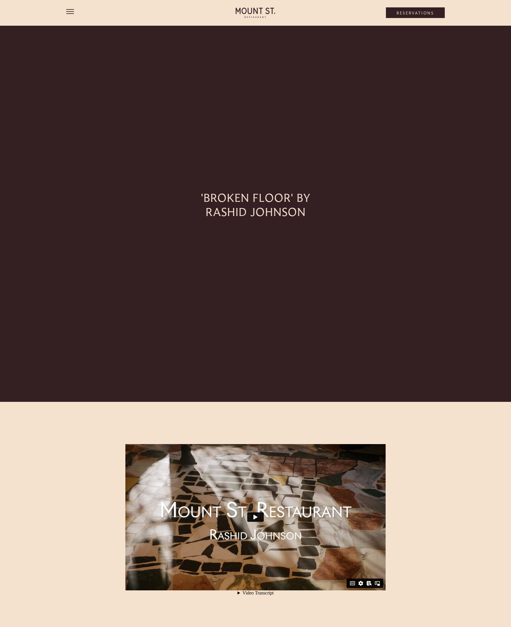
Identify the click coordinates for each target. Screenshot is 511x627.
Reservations (415, 13)
